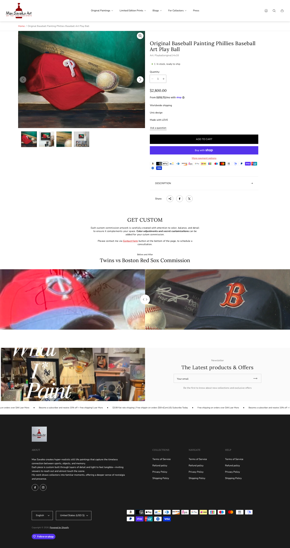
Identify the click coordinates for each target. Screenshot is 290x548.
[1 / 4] (29, 139)
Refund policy (159, 465)
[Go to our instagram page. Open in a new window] (43, 487)
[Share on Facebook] (179, 198)
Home (21, 26)
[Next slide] (140, 79)
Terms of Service (161, 459)
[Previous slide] (23, 79)
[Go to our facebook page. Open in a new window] (35, 487)
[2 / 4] (46, 139)
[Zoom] (140, 35)
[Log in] (266, 10)
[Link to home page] (39, 434)
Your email (182, 379)
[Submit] (256, 378)
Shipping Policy (160, 478)
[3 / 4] (64, 139)
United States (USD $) (72, 515)
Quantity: (155, 72)
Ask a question (158, 128)
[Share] (170, 198)
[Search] (274, 10)
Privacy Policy (159, 472)
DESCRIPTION (163, 183)
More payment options (204, 158)
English (40, 515)
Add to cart (204, 139)
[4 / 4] (81, 139)
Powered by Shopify (59, 527)
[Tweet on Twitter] (189, 198)
